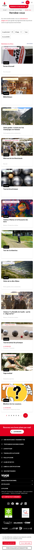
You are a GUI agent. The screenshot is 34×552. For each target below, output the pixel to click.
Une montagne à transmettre (14, 439)
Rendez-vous (28, 10)
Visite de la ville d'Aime (11, 281)
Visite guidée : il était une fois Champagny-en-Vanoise (13, 128)
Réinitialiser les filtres (7, 44)
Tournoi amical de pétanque (13, 342)
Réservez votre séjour (17, 6)
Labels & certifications (11, 466)
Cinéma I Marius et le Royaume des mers (15, 221)
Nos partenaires (10, 471)
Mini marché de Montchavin (12, 158)
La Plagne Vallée (9, 263)
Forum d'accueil (8, 66)
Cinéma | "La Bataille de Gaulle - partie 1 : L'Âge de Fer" (16, 313)
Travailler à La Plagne (11, 453)
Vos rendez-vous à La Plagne (15, 10)
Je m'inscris (17, 431)
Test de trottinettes (10, 250)
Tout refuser (25, 543)
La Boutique (7, 448)
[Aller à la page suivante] (25, 415)
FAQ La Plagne (8, 457)
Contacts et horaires (12, 497)
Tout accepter (9, 543)
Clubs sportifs (8, 462)
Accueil (4, 10)
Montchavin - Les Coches (12, 48)
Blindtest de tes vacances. (12, 404)
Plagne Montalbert (10, 324)
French (23, 2)
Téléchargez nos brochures (13, 444)
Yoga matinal (7, 373)
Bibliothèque (7, 97)
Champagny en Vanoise (11, 79)
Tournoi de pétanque (10, 189)
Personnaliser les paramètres (17, 548)
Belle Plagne (8, 171)
